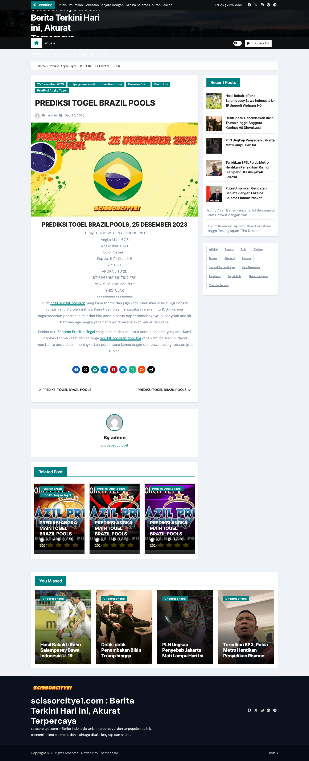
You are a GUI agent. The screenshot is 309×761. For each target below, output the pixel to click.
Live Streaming (251, 267)
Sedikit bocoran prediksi (120, 338)
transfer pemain (218, 285)
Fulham (246, 258)
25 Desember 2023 (50, 84)
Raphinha (215, 276)
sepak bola (234, 276)
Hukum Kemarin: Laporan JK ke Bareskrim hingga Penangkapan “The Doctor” (238, 228)
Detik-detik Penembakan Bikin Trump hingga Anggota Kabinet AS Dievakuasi (250, 123)
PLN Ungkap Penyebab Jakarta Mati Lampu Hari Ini (182, 650)
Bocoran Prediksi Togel (76, 331)
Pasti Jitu (161, 84)
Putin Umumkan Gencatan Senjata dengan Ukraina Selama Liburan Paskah (246, 193)
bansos (229, 249)
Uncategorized (53, 598)
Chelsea (258, 249)
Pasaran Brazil (138, 84)
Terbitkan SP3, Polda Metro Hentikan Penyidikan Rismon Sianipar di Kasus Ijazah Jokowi (245, 656)
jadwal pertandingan (222, 267)
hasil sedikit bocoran (67, 303)
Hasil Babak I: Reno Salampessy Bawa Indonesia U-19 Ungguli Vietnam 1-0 (250, 100)
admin (52, 115)
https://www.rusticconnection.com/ (96, 84)
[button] (276, 43)
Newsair (87, 753)
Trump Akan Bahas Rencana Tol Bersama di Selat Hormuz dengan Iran (240, 212)
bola (243, 249)
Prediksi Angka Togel (52, 90)
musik (50, 43)
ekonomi (229, 258)
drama (213, 258)
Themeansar (108, 753)
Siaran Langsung (258, 276)
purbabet (108, 445)
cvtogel (122, 445)
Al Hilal (213, 249)
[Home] (36, 43)
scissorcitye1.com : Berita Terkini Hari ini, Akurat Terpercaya (67, 22)
